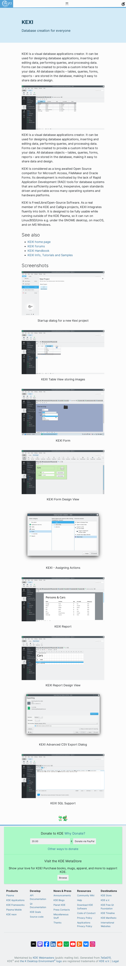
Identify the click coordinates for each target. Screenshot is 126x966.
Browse (63, 877)
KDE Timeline (108, 913)
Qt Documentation (38, 905)
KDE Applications (15, 900)
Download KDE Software (85, 906)
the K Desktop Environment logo (41, 961)
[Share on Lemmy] (66, 942)
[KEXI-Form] (63, 412)
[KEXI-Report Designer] (63, 658)
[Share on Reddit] (59, 942)
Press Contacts (61, 909)
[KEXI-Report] (63, 599)
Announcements (62, 895)
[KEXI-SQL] (63, 775)
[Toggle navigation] (67, 4)
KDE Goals (35, 912)
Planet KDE (59, 904)
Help (79, 900)
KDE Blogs (58, 900)
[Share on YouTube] (72, 942)
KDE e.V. (105, 900)
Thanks (57, 922)
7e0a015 (106, 957)
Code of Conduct (86, 913)
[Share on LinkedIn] (53, 942)
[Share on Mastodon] (40, 942)
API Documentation (38, 897)
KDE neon (11, 914)
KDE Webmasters (43, 957)
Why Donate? (74, 833)
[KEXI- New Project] (63, 293)
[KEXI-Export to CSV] (63, 714)
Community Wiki (85, 895)
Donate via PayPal (84, 841)
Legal (115, 961)
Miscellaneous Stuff (60, 916)
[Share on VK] (86, 942)
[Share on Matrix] (33, 942)
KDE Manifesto (108, 917)
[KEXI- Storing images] (63, 352)
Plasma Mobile (14, 909)
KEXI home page (39, 242)
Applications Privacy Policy (84, 924)
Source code (36, 916)
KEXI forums (36, 246)
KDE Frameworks (15, 904)
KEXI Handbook (38, 250)
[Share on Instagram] (92, 942)
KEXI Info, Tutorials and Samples (50, 255)
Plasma (10, 895)
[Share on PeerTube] (79, 942)
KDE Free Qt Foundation (107, 906)
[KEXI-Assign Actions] (63, 535)
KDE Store (106, 895)
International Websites (107, 924)
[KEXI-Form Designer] (63, 472)
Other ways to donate (63, 849)
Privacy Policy (84, 917)
